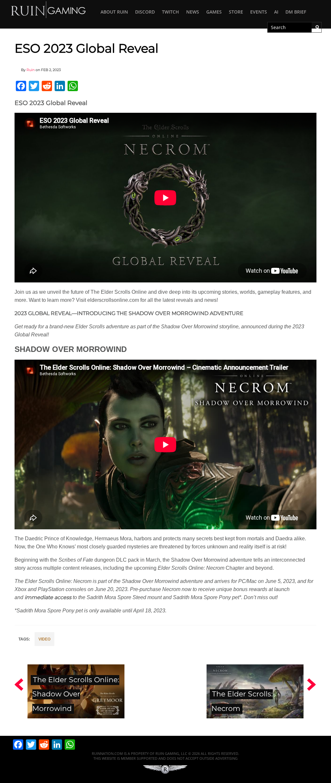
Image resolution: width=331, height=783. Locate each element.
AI (276, 12)
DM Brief (295, 12)
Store (236, 12)
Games (214, 12)
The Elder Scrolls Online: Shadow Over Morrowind (75, 694)
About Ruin (114, 12)
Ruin (31, 70)
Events (258, 12)
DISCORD (145, 12)
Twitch (170, 12)
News (192, 12)
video (44, 639)
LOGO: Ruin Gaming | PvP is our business (48, 9)
